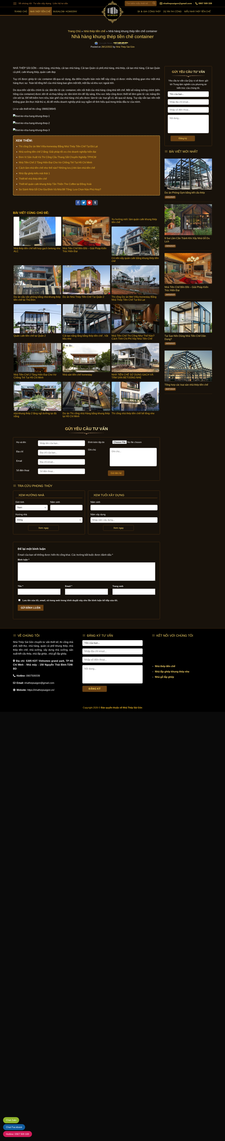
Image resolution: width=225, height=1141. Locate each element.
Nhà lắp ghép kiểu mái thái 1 (34, 173)
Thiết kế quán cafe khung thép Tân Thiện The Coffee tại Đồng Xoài (55, 184)
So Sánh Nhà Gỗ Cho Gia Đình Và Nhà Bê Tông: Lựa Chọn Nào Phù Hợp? (60, 189)
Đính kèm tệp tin (96, 442)
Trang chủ (20, 11)
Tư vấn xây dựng (42, 3)
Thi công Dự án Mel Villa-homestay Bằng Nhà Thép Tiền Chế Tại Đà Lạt (58, 146)
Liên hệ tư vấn (60, 3)
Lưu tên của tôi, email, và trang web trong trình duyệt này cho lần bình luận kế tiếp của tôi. (70, 600)
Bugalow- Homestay (65, 11)
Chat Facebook (14, 1127)
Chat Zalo (11, 1120)
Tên (20, 586)
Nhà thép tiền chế (40, 11)
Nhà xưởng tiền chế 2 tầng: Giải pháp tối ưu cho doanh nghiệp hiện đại (57, 151)
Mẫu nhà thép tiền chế (197, 11)
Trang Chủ (74, 31)
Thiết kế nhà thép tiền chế (33, 178)
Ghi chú (92, 449)
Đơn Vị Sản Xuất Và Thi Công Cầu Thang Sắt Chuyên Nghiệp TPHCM (57, 157)
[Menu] (15, 3)
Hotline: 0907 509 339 (17, 1134)
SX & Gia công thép (149, 11)
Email (19, 461)
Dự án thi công (172, 11)
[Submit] (154, 3)
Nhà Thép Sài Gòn (125, 46)
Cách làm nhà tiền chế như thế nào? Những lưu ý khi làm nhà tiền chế (57, 168)
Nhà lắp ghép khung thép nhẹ (172, 671)
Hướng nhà (21, 514)
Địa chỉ (19, 451)
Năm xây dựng (97, 514)
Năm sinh (55, 502)
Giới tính (19, 502)
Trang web (117, 586)
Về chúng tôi (25, 3)
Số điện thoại (22, 470)
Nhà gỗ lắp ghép (164, 677)
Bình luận (23, 559)
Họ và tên (21, 442)
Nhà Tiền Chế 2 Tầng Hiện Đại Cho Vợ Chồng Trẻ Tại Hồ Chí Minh (55, 162)
